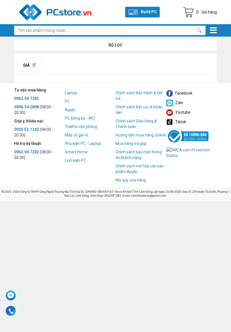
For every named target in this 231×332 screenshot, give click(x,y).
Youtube (182, 112)
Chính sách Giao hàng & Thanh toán (136, 124)
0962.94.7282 (26, 98)
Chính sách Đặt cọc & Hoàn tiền (139, 110)
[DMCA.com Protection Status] (191, 152)
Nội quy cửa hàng (130, 180)
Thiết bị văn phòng (81, 126)
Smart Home (76, 152)
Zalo (178, 102)
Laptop (71, 93)
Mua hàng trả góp (131, 143)
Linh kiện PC (75, 160)
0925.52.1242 (26, 129)
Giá (26, 65)
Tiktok (180, 122)
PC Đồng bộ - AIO (80, 118)
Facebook (183, 93)
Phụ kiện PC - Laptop (83, 143)
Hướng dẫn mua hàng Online (140, 135)
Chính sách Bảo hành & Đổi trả (139, 96)
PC (67, 101)
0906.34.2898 (26, 107)
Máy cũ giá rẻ (76, 135)
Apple (70, 109)
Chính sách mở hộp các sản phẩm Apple (139, 169)
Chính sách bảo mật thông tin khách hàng (138, 155)
